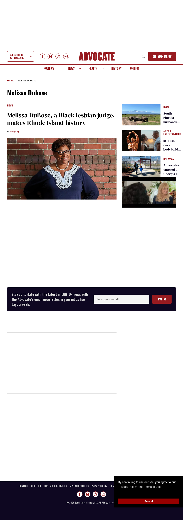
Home (10, 80)
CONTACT (23, 486)
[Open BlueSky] (50, 56)
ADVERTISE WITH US (79, 486)
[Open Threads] (58, 56)
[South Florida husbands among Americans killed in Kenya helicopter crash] (141, 114)
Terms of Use (152, 486)
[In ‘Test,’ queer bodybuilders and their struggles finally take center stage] (141, 140)
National (168, 158)
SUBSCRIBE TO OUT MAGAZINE (16, 56)
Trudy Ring (14, 131)
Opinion (135, 68)
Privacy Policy (127, 486)
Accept (148, 501)
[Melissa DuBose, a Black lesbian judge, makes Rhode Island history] (62, 169)
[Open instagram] (66, 56)
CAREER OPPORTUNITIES (55, 486)
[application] (149, 192)
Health (93, 68)
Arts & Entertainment (172, 133)
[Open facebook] (42, 56)
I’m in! (162, 299)
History (116, 68)
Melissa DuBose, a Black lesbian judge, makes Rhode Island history (61, 119)
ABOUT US (36, 486)
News (71, 68)
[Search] (143, 56)
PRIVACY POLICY (99, 486)
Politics (49, 68)
